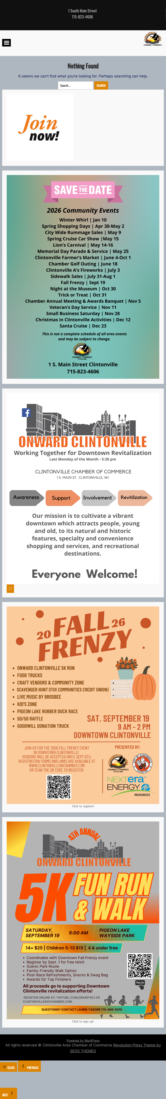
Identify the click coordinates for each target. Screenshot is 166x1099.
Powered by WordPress (83, 1040)
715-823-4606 (82, 16)
